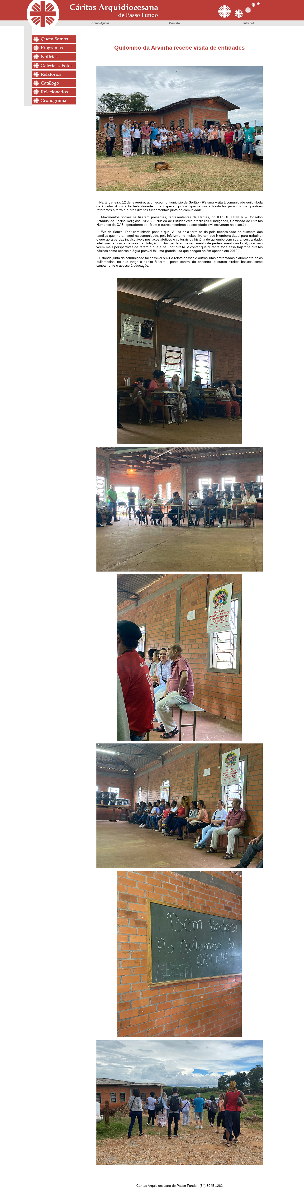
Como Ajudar (100, 23)
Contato (174, 23)
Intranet (248, 23)
